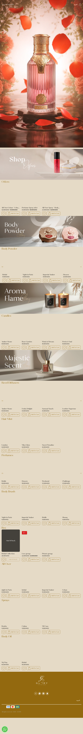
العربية (75, 4)
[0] (80, 4)
